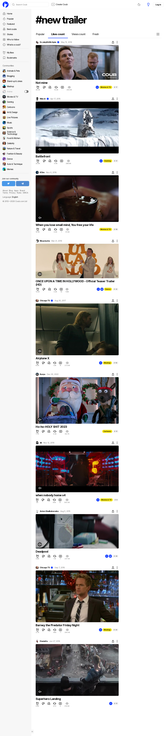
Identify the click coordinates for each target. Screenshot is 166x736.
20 (115, 630)
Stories (10, 34)
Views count (78, 34)
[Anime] (15, 91)
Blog (11, 190)
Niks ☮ (43, 99)
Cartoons (107, 431)
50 (115, 363)
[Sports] (15, 127)
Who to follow (13, 39)
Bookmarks (12, 57)
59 (115, 229)
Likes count (58, 34)
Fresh (95, 34)
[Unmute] (40, 149)
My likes (10, 52)
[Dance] (15, 158)
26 (115, 556)
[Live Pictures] (15, 117)
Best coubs (12, 29)
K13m (42, 172)
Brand (22, 190)
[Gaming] (15, 101)
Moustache (45, 241)
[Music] (15, 122)
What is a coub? (14, 44)
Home (9, 13)
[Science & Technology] (15, 133)
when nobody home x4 (50, 495)
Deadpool (42, 551)
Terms (5, 193)
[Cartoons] (15, 107)
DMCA (25, 193)
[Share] (113, 42)
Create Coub (62, 4)
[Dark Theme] (139, 4)
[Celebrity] (15, 143)
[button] (158, 34)
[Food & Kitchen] (15, 138)
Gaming (107, 161)
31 (115, 431)
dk (41, 443)
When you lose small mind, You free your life (65, 225)
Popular (10, 18)
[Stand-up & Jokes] (15, 81)
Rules (19, 193)
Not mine (42, 82)
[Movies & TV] (15, 96)
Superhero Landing (48, 699)
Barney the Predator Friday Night (57, 625)
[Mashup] (15, 86)
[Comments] (49, 87)
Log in (158, 4)
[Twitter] (8, 183)
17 (115, 87)
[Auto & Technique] (15, 164)
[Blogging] (15, 76)
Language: (10, 197)
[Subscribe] (26, 91)
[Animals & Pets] (15, 70)
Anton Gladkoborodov (49, 511)
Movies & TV (106, 87)
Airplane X (42, 358)
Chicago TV (45, 301)
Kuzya (42, 374)
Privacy (12, 193)
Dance (108, 289)
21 (115, 161)
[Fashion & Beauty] (15, 153)
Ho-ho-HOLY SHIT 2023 (51, 426)
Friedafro (44, 641)
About (5, 190)
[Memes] (15, 169)
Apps (16, 190)
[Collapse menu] (32, 731)
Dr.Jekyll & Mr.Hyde (48, 42)
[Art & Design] (15, 112)
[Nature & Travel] (15, 148)
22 (115, 289)
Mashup (107, 363)
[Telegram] (22, 183)
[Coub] (6, 5)
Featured (11, 24)
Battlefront (43, 156)
